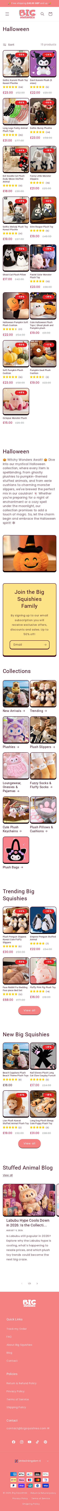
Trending (36, 711)
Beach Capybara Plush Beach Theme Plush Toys (16, 1074)
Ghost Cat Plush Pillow (14, 274)
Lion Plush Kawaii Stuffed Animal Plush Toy (16, 1122)
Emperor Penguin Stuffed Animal (43, 938)
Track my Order (17, 1329)
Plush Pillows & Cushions (41, 829)
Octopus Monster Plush (15, 418)
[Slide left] (22, 1283)
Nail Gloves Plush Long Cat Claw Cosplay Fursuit (43, 1074)
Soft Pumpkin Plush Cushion (13, 371)
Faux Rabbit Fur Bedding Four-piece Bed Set (15, 988)
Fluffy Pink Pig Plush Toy (43, 987)
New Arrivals (12, 711)
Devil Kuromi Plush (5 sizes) (41, 81)
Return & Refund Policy (22, 1383)
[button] (7, 14)
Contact (12, 1360)
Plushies (9, 747)
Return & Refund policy (43, 1493)
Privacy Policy (16, 1391)
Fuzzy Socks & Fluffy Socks (40, 785)
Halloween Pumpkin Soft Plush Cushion (15, 323)
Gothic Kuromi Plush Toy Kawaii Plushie (15, 81)
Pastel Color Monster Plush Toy (40, 276)
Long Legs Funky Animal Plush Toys (15, 129)
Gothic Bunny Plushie (41, 128)
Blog (9, 1352)
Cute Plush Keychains (11, 829)
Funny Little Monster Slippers (40, 177)
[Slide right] (37, 1283)
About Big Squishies (19, 1345)
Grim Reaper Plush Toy (41, 227)
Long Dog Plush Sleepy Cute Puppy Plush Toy (42, 1122)
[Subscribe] (45, 644)
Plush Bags (11, 867)
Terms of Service (18, 1399)
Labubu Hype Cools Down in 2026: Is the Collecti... (28, 1222)
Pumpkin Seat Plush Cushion (40, 371)
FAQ (9, 1336)
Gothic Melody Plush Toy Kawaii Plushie (15, 228)
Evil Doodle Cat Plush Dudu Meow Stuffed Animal (14, 179)
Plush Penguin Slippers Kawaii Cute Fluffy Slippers (15, 939)
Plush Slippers (40, 747)
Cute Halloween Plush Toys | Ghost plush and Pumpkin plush (41, 325)
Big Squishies (19, 1493)
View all (29, 1010)
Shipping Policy (16, 1407)
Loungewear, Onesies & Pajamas (12, 787)
